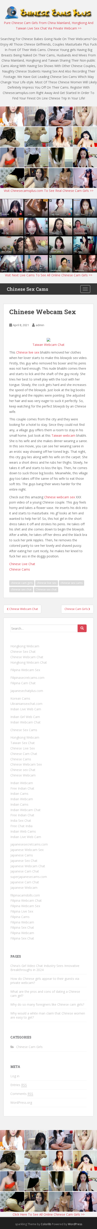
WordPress (75, 1224)
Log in (14, 1076)
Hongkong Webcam (24, 646)
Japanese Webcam (23, 887)
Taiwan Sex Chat (22, 743)
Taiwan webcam (63, 435)
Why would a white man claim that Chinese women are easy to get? (47, 1015)
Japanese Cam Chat (24, 871)
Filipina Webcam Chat (26, 900)
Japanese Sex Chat (23, 860)
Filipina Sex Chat (22, 927)
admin (40, 325)
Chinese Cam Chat (23, 754)
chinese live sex (46, 583)
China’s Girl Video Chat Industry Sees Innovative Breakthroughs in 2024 (44, 968)
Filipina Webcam (22, 922)
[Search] (82, 628)
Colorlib (46, 1224)
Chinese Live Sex (22, 748)
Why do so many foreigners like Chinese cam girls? (47, 1004)
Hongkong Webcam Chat (28, 662)
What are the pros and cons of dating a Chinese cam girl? (45, 993)
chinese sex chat (21, 589)
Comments (21, 1094)
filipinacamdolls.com (25, 895)
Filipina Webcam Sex (25, 670)
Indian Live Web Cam (25, 709)
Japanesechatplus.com (26, 691)
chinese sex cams (71, 583)
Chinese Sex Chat (23, 651)
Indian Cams (19, 793)
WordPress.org (21, 1102)
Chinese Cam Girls (29, 1047)
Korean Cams (20, 698)
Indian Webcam (21, 783)
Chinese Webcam (23, 775)
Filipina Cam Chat (23, 683)
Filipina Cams (20, 917)
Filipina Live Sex (21, 911)
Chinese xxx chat (46, 589)
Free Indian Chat (22, 788)
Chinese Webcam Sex (26, 764)
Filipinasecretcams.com (27, 677)
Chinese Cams (19, 569)
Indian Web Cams (23, 831)
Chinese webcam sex (59, 497)
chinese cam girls (22, 583)
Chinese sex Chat (22, 770)
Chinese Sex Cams (27, 289)
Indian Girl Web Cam (25, 717)
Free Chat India (21, 826)
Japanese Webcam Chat (27, 866)
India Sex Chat (20, 820)
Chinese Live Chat (22, 564)
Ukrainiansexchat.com (26, 703)
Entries (18, 1085)
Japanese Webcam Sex (27, 850)
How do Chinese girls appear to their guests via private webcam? (44, 980)
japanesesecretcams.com (29, 844)
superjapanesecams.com (28, 877)
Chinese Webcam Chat (26, 657)
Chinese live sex (27, 352)
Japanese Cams (21, 855)
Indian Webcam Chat (25, 722)
